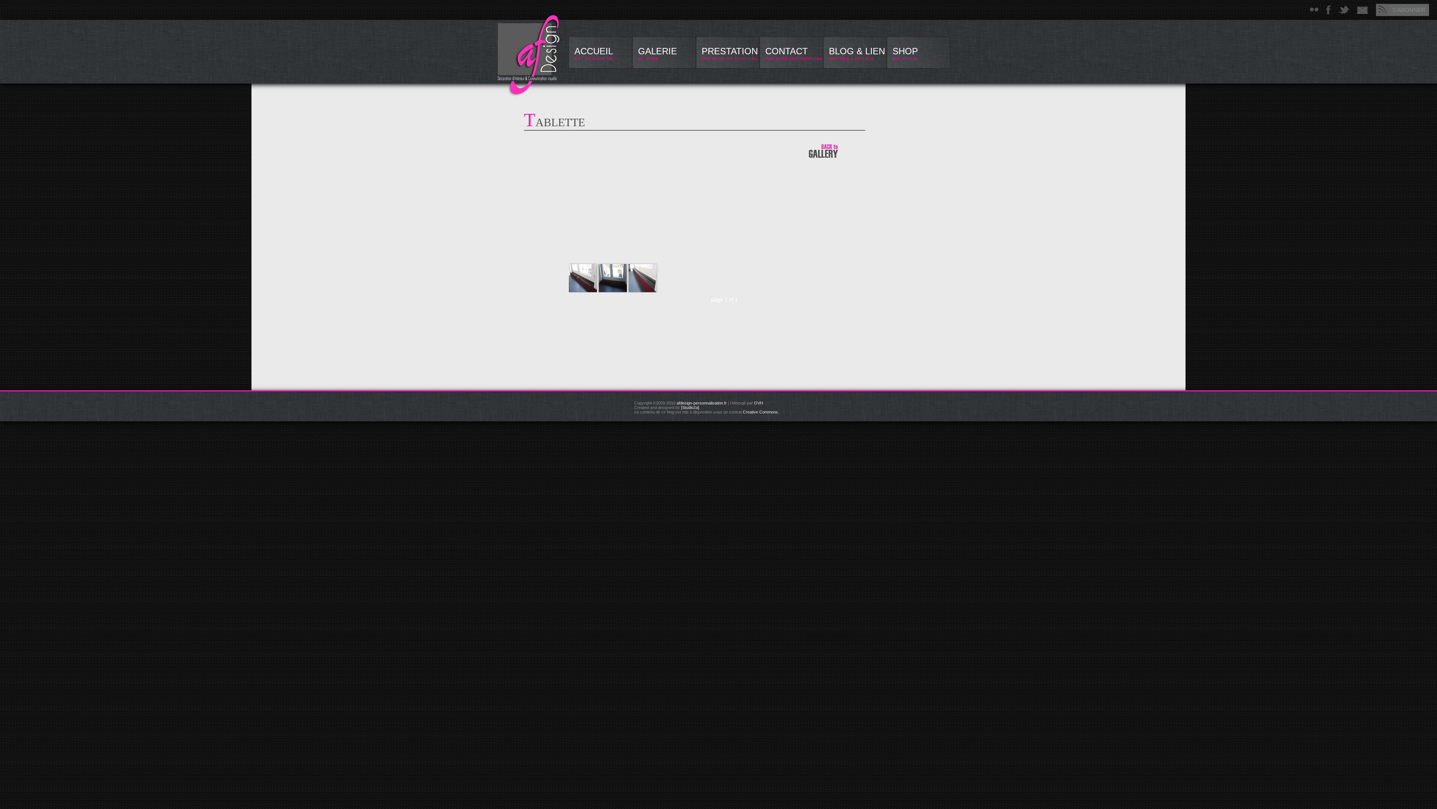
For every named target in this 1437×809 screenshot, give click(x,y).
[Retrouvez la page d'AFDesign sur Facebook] (1328, 10)
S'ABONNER (1408, 10)
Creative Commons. (761, 412)
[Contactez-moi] (1362, 10)
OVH (758, 403)
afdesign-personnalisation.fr (702, 403)
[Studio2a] (690, 407)
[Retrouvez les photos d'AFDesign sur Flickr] (1314, 10)
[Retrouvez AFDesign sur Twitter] (1343, 10)
